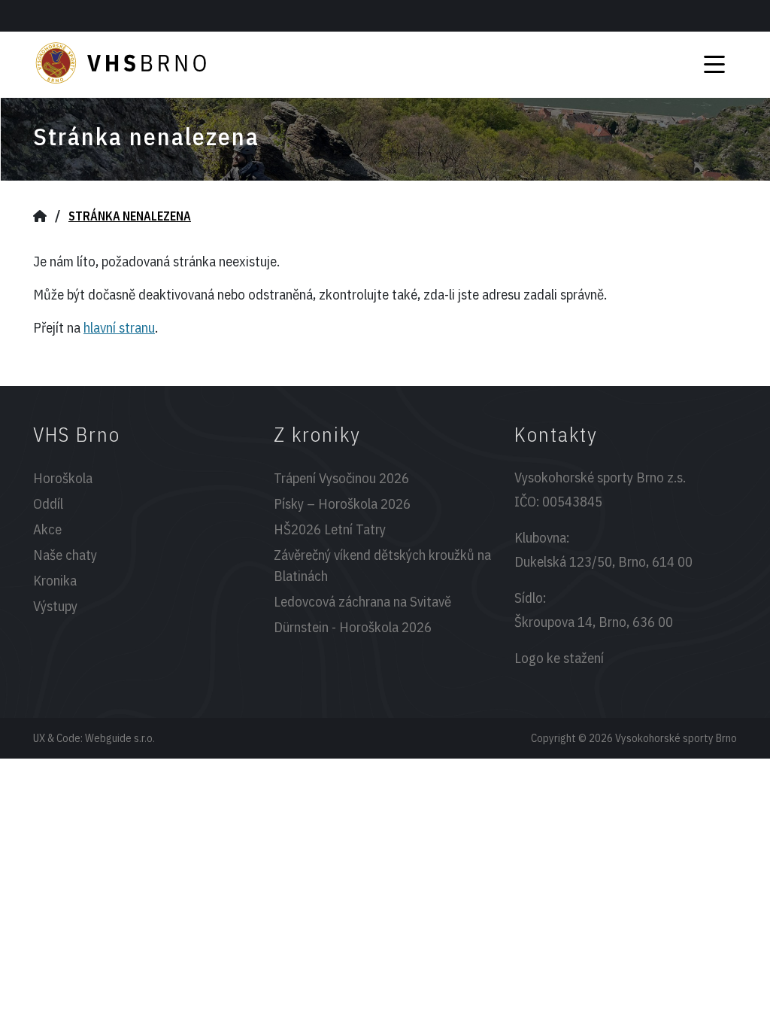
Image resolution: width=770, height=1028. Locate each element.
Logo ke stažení (559, 658)
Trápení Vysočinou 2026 (341, 478)
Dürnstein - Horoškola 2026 (353, 627)
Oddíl (48, 503)
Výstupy (55, 606)
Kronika (55, 580)
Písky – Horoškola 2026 (342, 503)
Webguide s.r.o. (120, 738)
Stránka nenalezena (129, 216)
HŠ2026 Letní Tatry (330, 529)
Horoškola (62, 478)
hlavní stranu (119, 327)
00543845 (572, 501)
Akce (47, 529)
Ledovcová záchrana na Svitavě (362, 601)
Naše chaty (65, 555)
